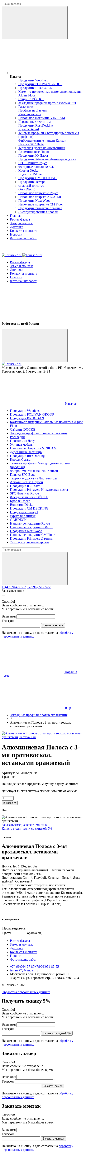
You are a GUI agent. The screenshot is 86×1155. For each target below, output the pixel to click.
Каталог (71, 403)
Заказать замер (12, 825)
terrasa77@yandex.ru (24, 970)
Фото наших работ (23, 238)
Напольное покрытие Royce (38, 193)
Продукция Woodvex (33, 80)
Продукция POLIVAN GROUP (40, 84)
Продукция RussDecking (35, 125)
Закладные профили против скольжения (47, 103)
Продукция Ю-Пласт (33, 155)
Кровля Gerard (28, 129)
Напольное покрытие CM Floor (40, 204)
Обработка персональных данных (26, 992)
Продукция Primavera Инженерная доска (47, 159)
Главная (15, 215)
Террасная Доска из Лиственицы (41, 148)
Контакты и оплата (23, 230)
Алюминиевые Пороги (34, 151)
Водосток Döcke (30, 174)
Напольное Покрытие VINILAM (41, 118)
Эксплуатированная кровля (38, 212)
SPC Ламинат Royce (32, 163)
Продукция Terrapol (32, 182)
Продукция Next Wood (34, 200)
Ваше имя (9, 616)
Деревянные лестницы (34, 121)
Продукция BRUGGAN (35, 88)
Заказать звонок (13, 590)
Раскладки (25, 106)
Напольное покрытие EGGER (39, 197)
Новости (16, 234)
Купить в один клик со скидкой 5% (27, 828)
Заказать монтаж (35, 825)
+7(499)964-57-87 (14, 587)
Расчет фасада (20, 219)
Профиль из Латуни (32, 110)
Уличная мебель (29, 114)
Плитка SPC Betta (31, 144)
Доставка (16, 227)
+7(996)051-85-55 (39, 587)
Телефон (8, 621)
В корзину (9, 802)
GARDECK (26, 189)
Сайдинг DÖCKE (31, 99)
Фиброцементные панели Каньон (42, 140)
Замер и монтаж (21, 223)
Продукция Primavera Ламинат (40, 208)
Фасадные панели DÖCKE (37, 167)
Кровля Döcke (28, 170)
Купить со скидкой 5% (57, 1033)
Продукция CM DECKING (37, 178)
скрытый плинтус (31, 185)
